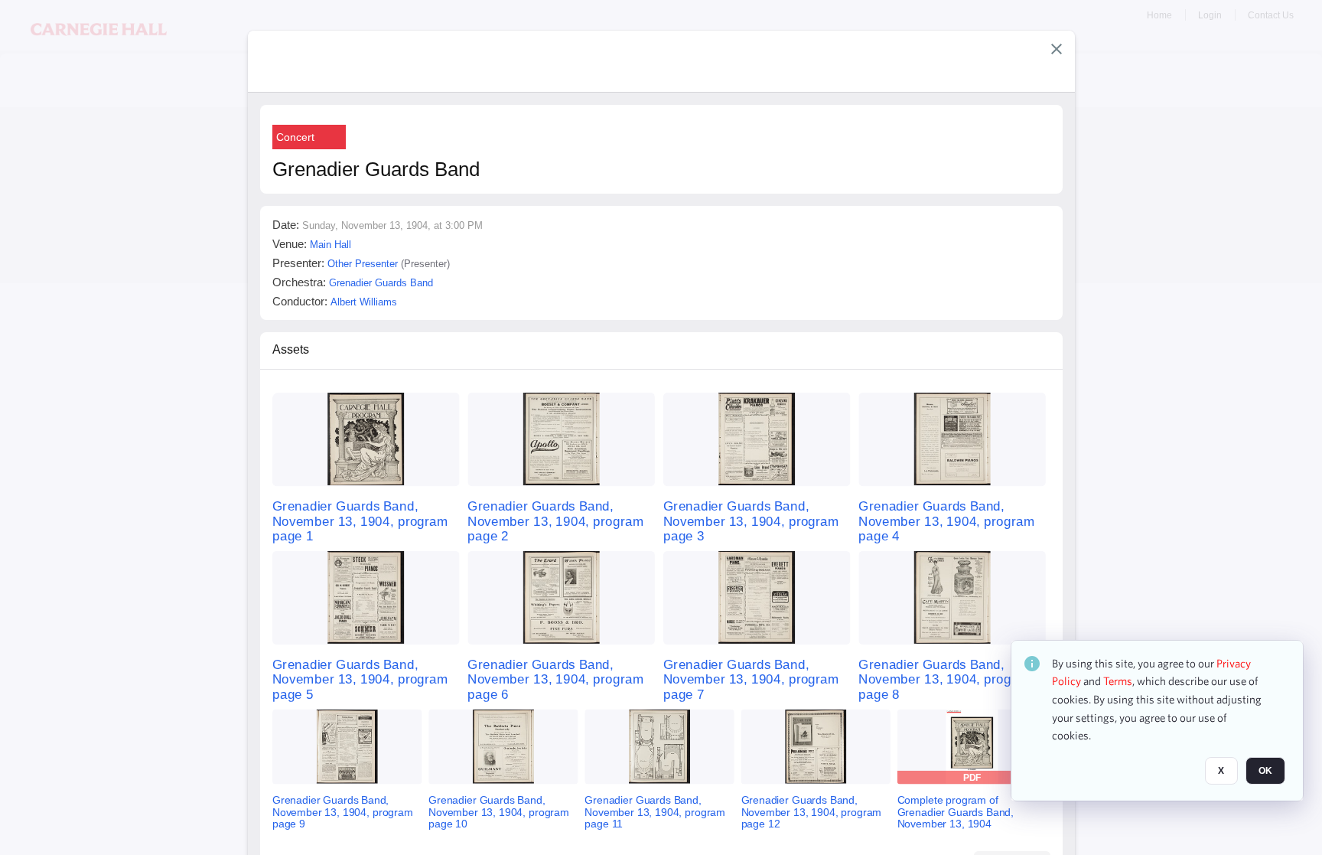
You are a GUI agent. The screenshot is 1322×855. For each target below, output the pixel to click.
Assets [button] (290, 349)
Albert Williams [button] (363, 302)
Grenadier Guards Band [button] (381, 283)
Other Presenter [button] (362, 263)
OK (1265, 771)
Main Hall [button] (330, 244)
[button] (1056, 49)
